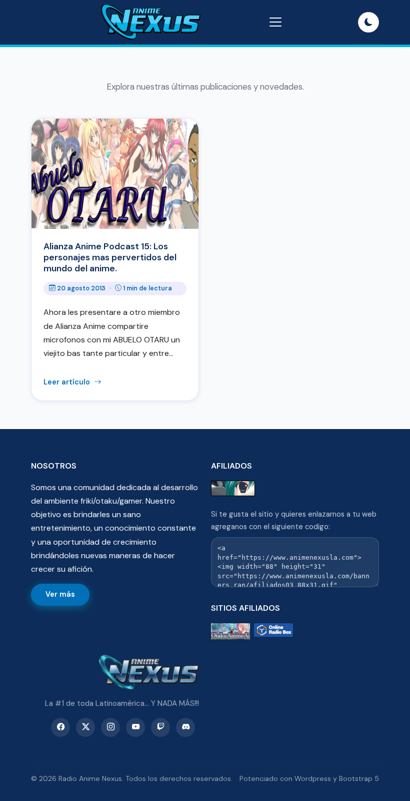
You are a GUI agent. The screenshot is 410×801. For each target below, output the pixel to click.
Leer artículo (68, 381)
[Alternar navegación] (275, 22)
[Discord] (185, 727)
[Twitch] (160, 727)
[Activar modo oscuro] (368, 22)
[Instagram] (110, 727)
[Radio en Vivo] (273, 631)
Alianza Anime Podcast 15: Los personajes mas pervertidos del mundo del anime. (110, 257)
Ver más (60, 594)
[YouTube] (135, 727)
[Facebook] (60, 727)
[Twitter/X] (85, 727)
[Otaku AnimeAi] (230, 631)
